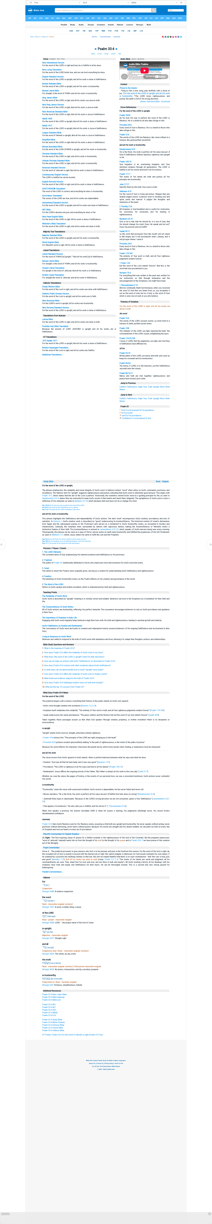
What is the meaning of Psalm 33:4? (59, 648)
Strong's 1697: (48, 907)
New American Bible (51, 300)
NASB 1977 (47, 125)
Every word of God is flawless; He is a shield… (60, 507)
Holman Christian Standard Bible (56, 160)
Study (106, 54)
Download (165, 101)
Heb (119, 54)
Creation (47, 576)
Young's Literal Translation (53, 268)
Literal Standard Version (52, 254)
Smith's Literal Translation (53, 275)
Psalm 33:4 (47, 824)
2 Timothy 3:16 (125, 206)
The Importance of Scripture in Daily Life (59, 617)
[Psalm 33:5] (209, 550)
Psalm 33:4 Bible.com (51, 1000)
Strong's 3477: (48, 938)
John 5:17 (143, 771)
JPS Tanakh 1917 (49, 340)
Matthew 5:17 (57, 535)
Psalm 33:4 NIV (49, 1004)
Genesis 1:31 (103, 762)
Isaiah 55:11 (124, 231)
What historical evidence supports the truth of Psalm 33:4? (69, 678)
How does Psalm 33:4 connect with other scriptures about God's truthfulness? (77, 665)
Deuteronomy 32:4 (127, 149)
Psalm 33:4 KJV (49, 1015)
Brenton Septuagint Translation (55, 347)
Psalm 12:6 (124, 134)
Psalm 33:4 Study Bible (52, 1019)
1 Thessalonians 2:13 (128, 285)
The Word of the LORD (53, 584)
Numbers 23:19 (126, 219)
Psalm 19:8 (124, 328)
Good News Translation (52, 195)
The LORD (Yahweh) (52, 552)
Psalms (37, 37)
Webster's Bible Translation (54, 223)
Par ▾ (59, 59)
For (125, 93)
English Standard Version (53, 77)
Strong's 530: (48, 985)
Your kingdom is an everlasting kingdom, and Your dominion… (67, 541)
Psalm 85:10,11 (126, 373)
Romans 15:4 (125, 273)
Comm (113, 54)
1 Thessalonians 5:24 (116, 806)
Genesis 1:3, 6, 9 (88, 706)
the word (131, 93)
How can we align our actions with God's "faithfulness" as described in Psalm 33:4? (79, 661)
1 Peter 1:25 (124, 263)
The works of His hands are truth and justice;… (61, 543)
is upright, (151, 93)
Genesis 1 (57, 521)
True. (145, 387)
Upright (156, 387)
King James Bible (49, 98)
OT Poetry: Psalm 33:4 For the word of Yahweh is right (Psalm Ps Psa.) (72, 1035)
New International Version (53, 63)
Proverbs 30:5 (125, 125)
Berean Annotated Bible (52, 146)
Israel (46, 568)
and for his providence (131, 415)
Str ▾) (63, 59)
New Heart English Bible (52, 216)
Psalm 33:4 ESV (49, 1010)
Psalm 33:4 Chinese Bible (53, 1025)
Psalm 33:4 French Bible (52, 1028)
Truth (150, 387)
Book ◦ (159, 481)
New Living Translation (52, 70)
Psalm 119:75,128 (127, 338)
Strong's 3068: (48, 922)
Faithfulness (132, 387)
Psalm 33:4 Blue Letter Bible (54, 994)
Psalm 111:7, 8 (111, 859)
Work (167, 387)
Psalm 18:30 (124, 115)
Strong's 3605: (48, 954)
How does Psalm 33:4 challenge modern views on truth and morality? (73, 682)
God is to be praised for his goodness (137, 410)
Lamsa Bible (47, 319)
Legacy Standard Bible (51, 132)
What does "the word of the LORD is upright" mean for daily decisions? (74, 657)
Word (162, 387)
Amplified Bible (48, 139)
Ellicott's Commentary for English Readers (61, 834)
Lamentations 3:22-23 (109, 529)
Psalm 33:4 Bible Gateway (53, 997)
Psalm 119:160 (125, 253)
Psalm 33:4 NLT (49, 1007)
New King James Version (53, 105)
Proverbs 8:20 (49, 742)
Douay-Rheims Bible (51, 286)
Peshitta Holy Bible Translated (55, 326)
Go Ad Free (5, 1214)
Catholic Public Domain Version (55, 293)
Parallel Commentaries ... (52, 872)
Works (122, 389)
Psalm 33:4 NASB (49, 1012)
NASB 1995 (47, 119)
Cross (99, 54)
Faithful (122, 387)
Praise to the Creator (128, 88)
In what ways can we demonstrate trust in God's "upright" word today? (74, 670)
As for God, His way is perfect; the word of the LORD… (63, 505)
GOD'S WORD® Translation (53, 188)
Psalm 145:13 (125, 161)
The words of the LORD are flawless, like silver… (61, 509)
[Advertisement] (106, 462)
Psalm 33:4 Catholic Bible (53, 1030)
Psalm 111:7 (124, 174)
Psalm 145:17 (116, 767)
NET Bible (46, 209)
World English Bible (50, 242)
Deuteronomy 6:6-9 (50, 498)
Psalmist (48, 560)
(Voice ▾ (134, 59)
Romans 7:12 (58, 859)
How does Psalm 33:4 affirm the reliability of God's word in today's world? (75, 674)
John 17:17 (124, 184)
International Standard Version (55, 202)
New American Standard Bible (55, 112)
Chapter (165, 481)
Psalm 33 (58, 563)
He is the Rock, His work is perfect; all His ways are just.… (64, 539)
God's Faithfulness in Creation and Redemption (62, 626)
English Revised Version (52, 181)
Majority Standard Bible (52, 235)
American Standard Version (53, 167)
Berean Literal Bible (50, 91)
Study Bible (48, 481)
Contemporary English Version (55, 174)
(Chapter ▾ (52, 59)
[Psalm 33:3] (3, 550)
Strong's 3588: (48, 891)
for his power (127, 413)
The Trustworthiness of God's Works (57, 607)
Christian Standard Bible (52, 153)
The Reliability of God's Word (54, 596)
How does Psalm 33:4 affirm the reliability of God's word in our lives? (73, 652)
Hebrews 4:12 (125, 191)
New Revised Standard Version (55, 307)
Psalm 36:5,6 (125, 363)
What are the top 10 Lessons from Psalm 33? (64, 687)
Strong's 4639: (48, 969)
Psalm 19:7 (47, 495)
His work (166, 93)
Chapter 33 (44, 37)
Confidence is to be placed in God (136, 418)
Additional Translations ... (52, 354)
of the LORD (140, 93)
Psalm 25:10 (124, 353)
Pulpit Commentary (51, 847)
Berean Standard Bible (51, 84)
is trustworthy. (126, 96)
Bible (31, 37)
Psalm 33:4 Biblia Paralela (53, 1022)
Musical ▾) (140, 59)
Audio (93, 54)
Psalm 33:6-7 (137, 840)
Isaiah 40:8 (153, 715)
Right (140, 387)
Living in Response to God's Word (56, 636)
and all (158, 93)
